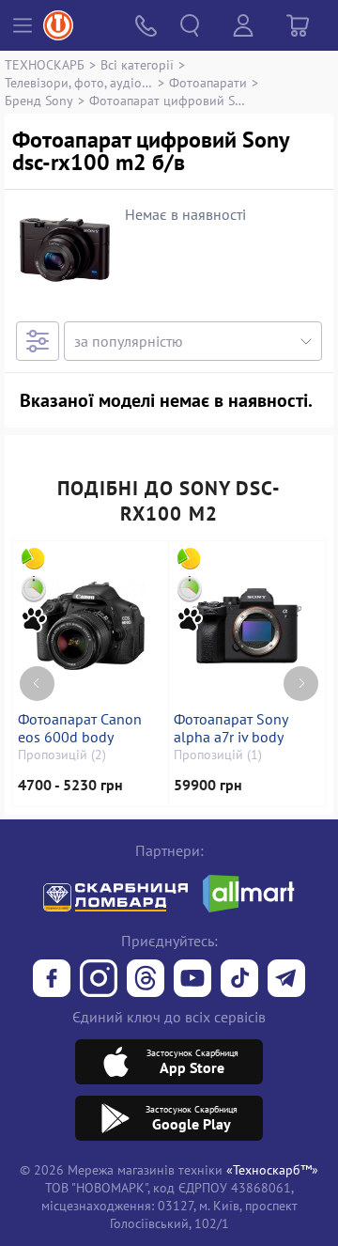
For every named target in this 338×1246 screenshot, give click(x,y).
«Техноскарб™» (272, 1169)
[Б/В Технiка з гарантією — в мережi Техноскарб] (192, 980)
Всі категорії (137, 64)
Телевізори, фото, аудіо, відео (79, 82)
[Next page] (301, 683)
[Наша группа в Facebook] (51, 980)
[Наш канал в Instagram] (98, 980)
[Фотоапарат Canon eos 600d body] (90, 625)
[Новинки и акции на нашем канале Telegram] (286, 980)
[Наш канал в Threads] (145, 980)
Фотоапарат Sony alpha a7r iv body (230, 728)
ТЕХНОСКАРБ (44, 64)
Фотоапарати (208, 82)
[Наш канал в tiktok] (239, 980)
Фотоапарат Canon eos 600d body (80, 728)
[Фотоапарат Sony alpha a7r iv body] (247, 625)
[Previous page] (37, 683)
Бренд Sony (39, 100)
